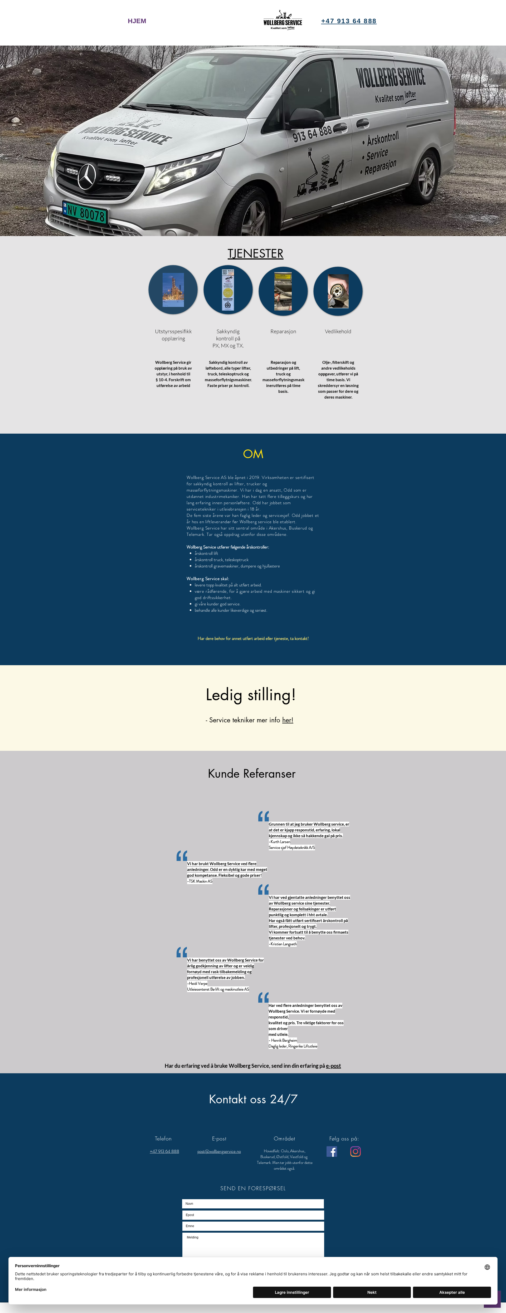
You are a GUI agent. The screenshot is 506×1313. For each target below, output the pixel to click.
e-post (333, 1065)
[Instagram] (355, 1151)
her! (287, 720)
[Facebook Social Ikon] (332, 1151)
